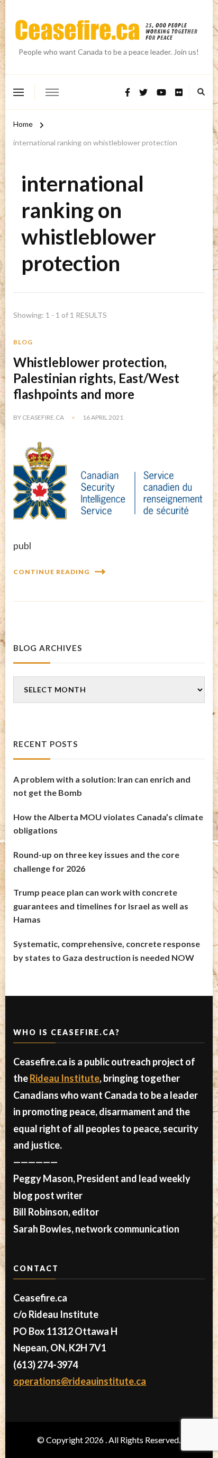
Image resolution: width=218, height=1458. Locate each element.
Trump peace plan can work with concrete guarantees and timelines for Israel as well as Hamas (100, 905)
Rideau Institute (64, 1078)
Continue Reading (51, 572)
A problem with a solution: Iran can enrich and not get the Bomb (101, 786)
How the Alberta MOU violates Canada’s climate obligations (108, 824)
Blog (23, 342)
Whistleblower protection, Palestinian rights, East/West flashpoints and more (96, 378)
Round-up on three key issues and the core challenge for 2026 (96, 861)
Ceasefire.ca (43, 417)
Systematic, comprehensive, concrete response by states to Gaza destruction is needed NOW (106, 950)
